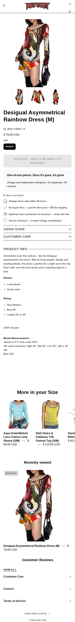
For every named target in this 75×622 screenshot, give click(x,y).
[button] (69, 3)
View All (10, 569)
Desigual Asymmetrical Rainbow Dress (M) (31, 546)
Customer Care (17, 236)
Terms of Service (14, 601)
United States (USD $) (35, 613)
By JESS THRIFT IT (14, 129)
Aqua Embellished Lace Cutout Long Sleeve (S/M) (15, 437)
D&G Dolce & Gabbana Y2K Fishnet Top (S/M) (47, 437)
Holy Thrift (41, 620)
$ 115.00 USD (51, 444)
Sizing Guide (14, 229)
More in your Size (37, 392)
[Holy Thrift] (37, 6)
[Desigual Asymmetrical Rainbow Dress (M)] (20, 97)
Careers (8, 588)
